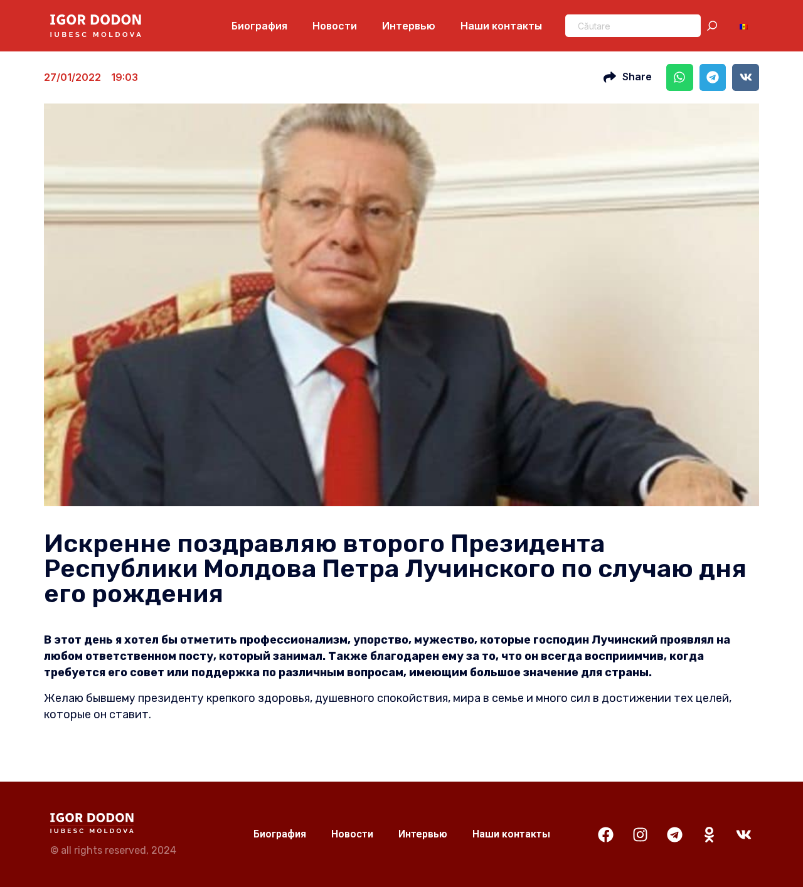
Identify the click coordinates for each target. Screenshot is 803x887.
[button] (679, 77)
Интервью (408, 25)
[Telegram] (674, 834)
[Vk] (743, 834)
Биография (259, 25)
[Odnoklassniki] (709, 834)
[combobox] (633, 25)
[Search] (714, 25)
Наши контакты (501, 25)
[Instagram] (640, 834)
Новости (334, 25)
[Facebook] (605, 834)
